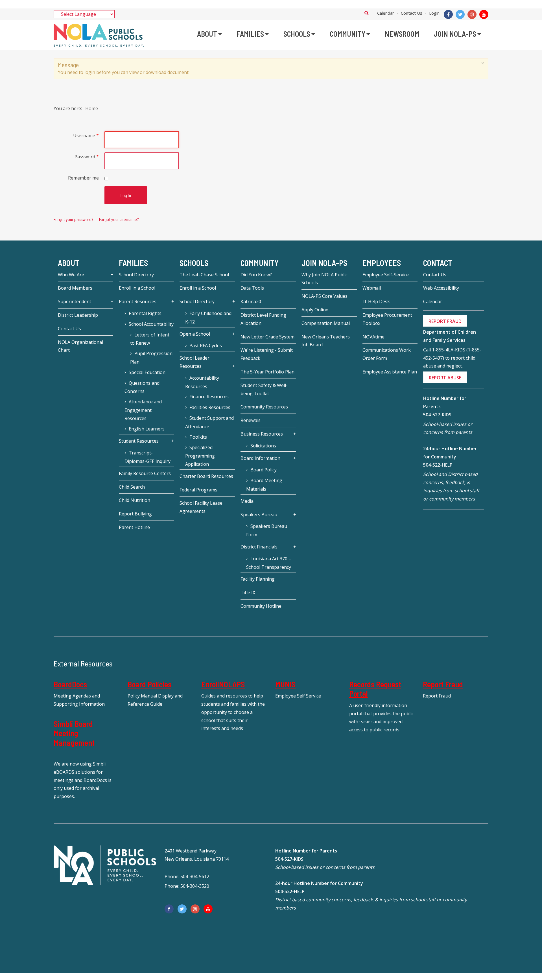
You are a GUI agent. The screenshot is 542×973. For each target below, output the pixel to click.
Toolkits (198, 437)
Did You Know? (256, 275)
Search (366, 13)
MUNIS (285, 684)
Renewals (251, 420)
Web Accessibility (441, 288)
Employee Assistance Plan (389, 372)
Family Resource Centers (145, 473)
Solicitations (263, 446)
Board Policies (149, 684)
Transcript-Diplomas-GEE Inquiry (147, 457)
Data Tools (252, 288)
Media (247, 501)
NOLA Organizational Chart (80, 346)
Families (133, 263)
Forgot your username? (119, 219)
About (68, 263)
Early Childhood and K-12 (208, 317)
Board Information (260, 458)
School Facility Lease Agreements (201, 507)
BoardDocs (70, 684)
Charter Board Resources (206, 476)
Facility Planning (258, 579)
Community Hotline (261, 606)
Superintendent (74, 301)
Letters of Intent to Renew (149, 339)
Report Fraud (443, 684)
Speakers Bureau (259, 514)
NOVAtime (373, 337)
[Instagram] (472, 14)
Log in (126, 195)
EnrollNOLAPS (223, 684)
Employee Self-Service (385, 275)
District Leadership (78, 315)
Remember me (83, 178)
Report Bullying (135, 514)
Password (87, 156)
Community (260, 263)
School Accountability (151, 324)
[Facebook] (448, 14)
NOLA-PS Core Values (324, 296)
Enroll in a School (137, 288)
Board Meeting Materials (264, 484)
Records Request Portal (375, 689)
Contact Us (411, 13)
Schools (194, 263)
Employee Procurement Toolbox (387, 319)
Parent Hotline (134, 527)
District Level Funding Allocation (263, 319)
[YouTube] (483, 14)
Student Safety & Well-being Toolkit (264, 389)
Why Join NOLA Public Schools (324, 279)
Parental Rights (145, 313)
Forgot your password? (73, 219)
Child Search (132, 487)
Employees (381, 263)
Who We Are (71, 275)
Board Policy (263, 470)
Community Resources (264, 407)
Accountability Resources (202, 382)
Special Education (147, 372)
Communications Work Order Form (386, 354)
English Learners (147, 429)
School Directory (136, 275)
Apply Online (314, 310)
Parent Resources (137, 301)
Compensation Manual (325, 323)
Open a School (195, 334)
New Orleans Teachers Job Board (325, 341)
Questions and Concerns (141, 387)
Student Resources (139, 441)
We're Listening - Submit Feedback (267, 354)
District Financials (259, 547)
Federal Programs (198, 490)
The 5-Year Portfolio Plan (267, 372)
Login (434, 13)
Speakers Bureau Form (266, 530)
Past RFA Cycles (205, 345)
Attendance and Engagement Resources (143, 410)
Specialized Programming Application (200, 455)
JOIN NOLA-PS (324, 263)
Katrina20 (251, 301)
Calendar (385, 13)
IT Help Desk (376, 301)
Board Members (75, 288)
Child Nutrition (134, 500)
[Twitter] (460, 14)
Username (86, 135)
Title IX (248, 592)
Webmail (371, 288)
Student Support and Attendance (209, 422)
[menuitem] (209, 33)
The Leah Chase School (204, 275)
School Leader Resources (194, 362)
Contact (437, 263)
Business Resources (262, 434)
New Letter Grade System (267, 337)
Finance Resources (209, 396)
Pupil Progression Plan (151, 357)
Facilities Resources (209, 407)
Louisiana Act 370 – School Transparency (268, 563)
